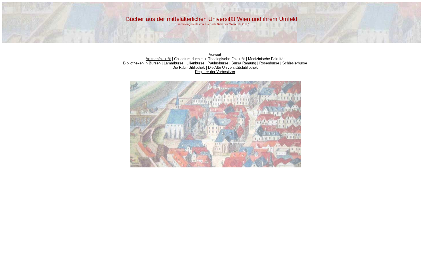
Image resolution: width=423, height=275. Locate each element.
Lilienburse (195, 63)
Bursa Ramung (244, 63)
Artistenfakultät (158, 59)
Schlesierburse (294, 63)
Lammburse (173, 63)
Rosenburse (269, 63)
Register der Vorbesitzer (215, 72)
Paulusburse (217, 63)
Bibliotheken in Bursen (142, 63)
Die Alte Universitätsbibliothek (233, 67)
